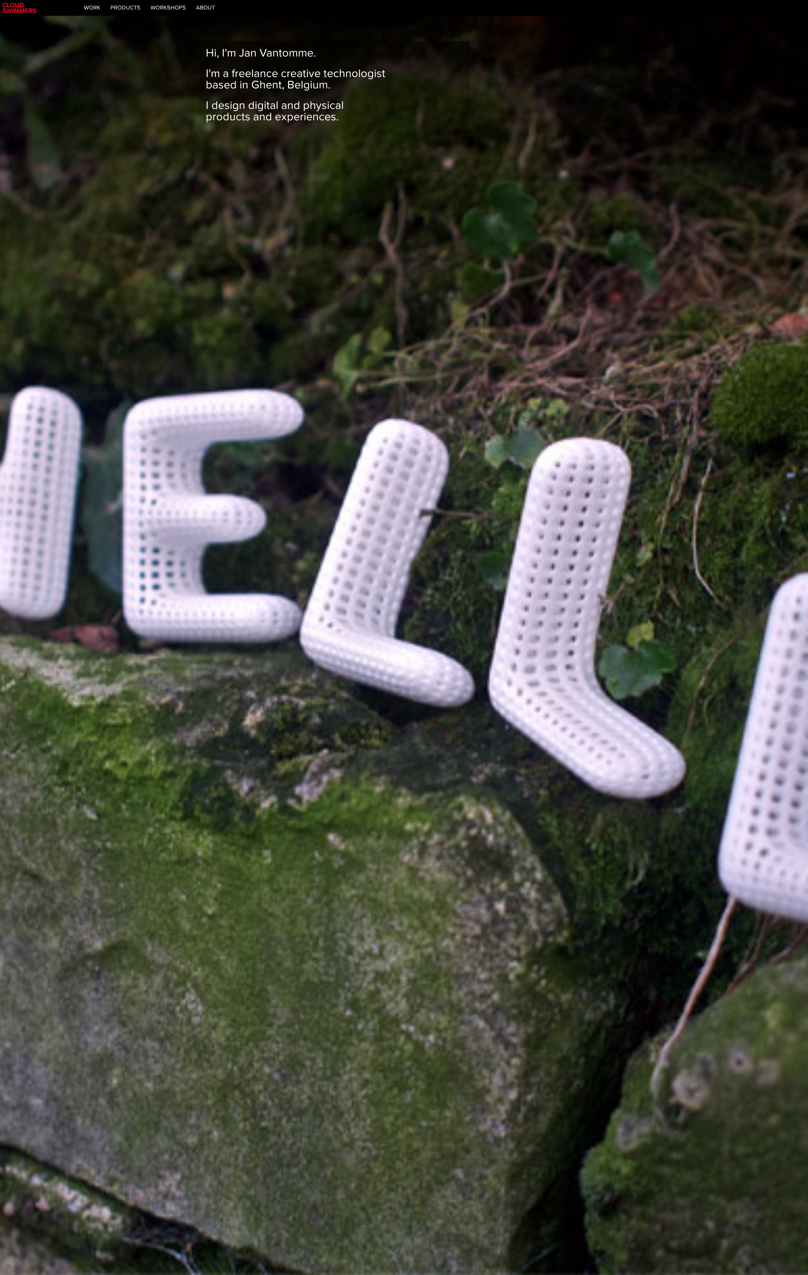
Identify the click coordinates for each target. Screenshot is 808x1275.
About (205, 7)
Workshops (168, 7)
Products (125, 7)
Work (92, 7)
